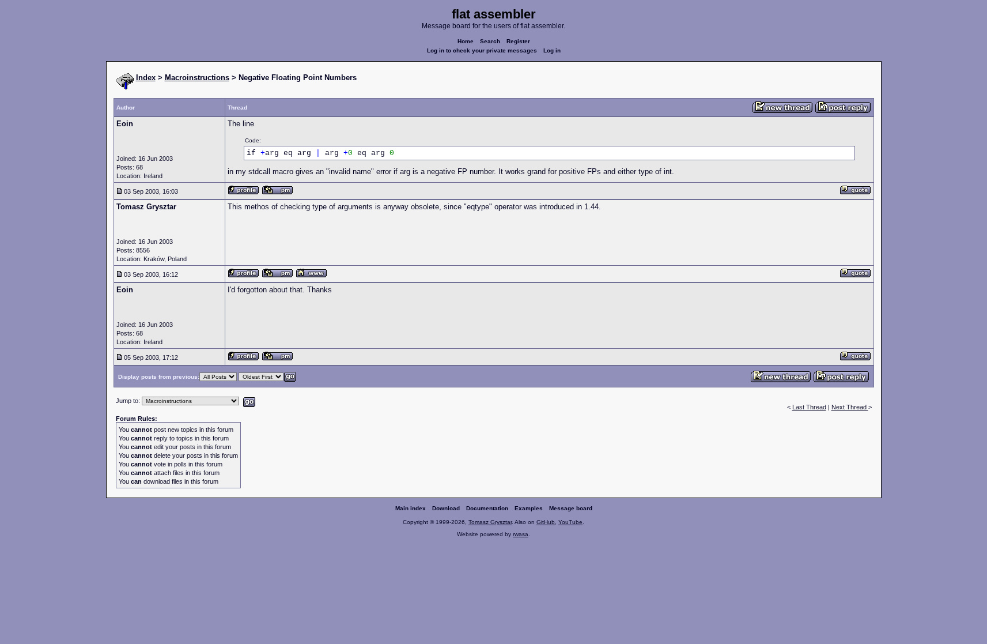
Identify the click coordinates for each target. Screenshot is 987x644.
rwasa (520, 534)
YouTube (570, 522)
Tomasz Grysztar (490, 522)
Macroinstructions (197, 77)
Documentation (487, 508)
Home (465, 41)
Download (446, 508)
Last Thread (809, 407)
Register (518, 41)
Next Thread (849, 407)
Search (490, 41)
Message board (570, 508)
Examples (529, 508)
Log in (552, 50)
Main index (410, 508)
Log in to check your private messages (482, 50)
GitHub (545, 522)
